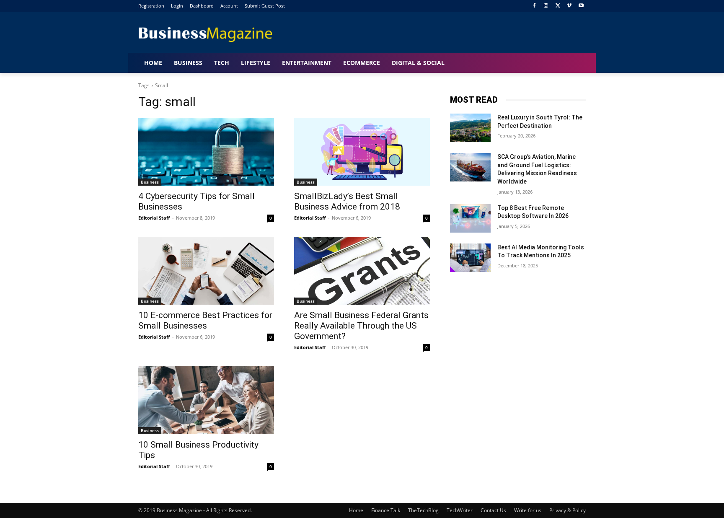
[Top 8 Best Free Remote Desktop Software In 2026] (470, 218)
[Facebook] (534, 6)
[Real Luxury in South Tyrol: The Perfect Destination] (470, 128)
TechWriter (460, 510)
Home (356, 510)
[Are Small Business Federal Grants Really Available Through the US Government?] (362, 271)
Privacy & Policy (567, 510)
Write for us (527, 510)
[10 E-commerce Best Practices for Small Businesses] (206, 271)
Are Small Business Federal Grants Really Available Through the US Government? (361, 325)
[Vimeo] (569, 6)
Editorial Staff (154, 218)
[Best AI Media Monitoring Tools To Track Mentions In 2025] (470, 257)
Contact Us (493, 510)
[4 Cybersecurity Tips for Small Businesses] (206, 152)
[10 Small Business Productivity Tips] (206, 400)
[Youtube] (581, 6)
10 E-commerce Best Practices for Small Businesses (205, 320)
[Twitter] (558, 6)
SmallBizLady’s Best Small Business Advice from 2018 (347, 201)
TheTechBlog (423, 510)
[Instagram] (546, 6)
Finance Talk (385, 510)
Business (150, 182)
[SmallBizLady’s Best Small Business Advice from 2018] (362, 152)
